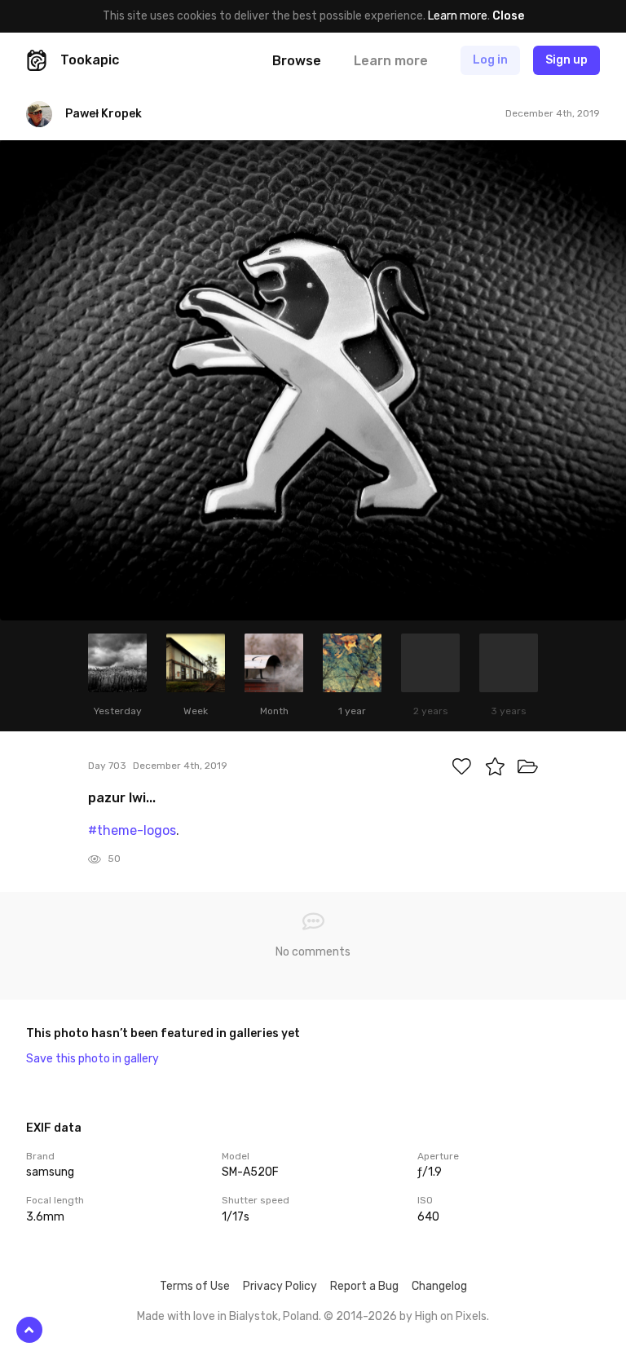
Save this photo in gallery (92, 1059)
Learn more (457, 16)
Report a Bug (364, 1286)
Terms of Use (195, 1286)
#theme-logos (132, 830)
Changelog (439, 1286)
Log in (490, 60)
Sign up (566, 60)
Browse (296, 60)
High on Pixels (451, 1316)
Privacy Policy (280, 1286)
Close (508, 16)
